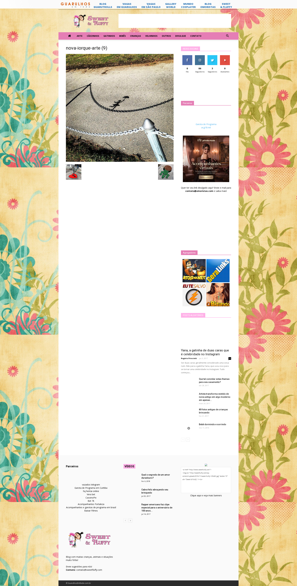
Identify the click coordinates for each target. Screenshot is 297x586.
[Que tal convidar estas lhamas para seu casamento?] (188, 382)
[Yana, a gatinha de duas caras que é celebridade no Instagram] (206, 334)
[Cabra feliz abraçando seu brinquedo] (131, 493)
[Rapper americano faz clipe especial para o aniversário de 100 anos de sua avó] (131, 508)
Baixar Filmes (91, 510)
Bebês (122, 35)
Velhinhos (151, 35)
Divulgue (180, 35)
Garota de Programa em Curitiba (91, 487)
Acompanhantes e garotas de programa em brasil (91, 507)
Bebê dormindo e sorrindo (212, 424)
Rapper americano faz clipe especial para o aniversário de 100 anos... (156, 507)
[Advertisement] (174, 21)
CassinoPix (91, 497)
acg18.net (206, 127)
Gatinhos (109, 35)
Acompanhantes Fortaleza (91, 504)
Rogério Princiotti (189, 358)
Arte (79, 35)
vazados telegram (91, 484)
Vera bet (91, 494)
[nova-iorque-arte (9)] (120, 161)
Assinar (225, 56)
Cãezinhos (93, 35)
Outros (166, 35)
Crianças (135, 35)
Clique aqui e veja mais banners (206, 495)
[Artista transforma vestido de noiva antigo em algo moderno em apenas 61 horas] (188, 397)
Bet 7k (91, 500)
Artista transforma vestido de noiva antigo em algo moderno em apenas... (214, 397)
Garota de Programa (206, 124)
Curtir (187, 56)
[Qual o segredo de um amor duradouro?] (131, 478)
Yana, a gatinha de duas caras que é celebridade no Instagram (205, 352)
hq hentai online (91, 491)
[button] (227, 36)
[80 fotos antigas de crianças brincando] (188, 413)
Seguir (199, 56)
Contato (195, 35)
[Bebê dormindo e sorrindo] (188, 428)
